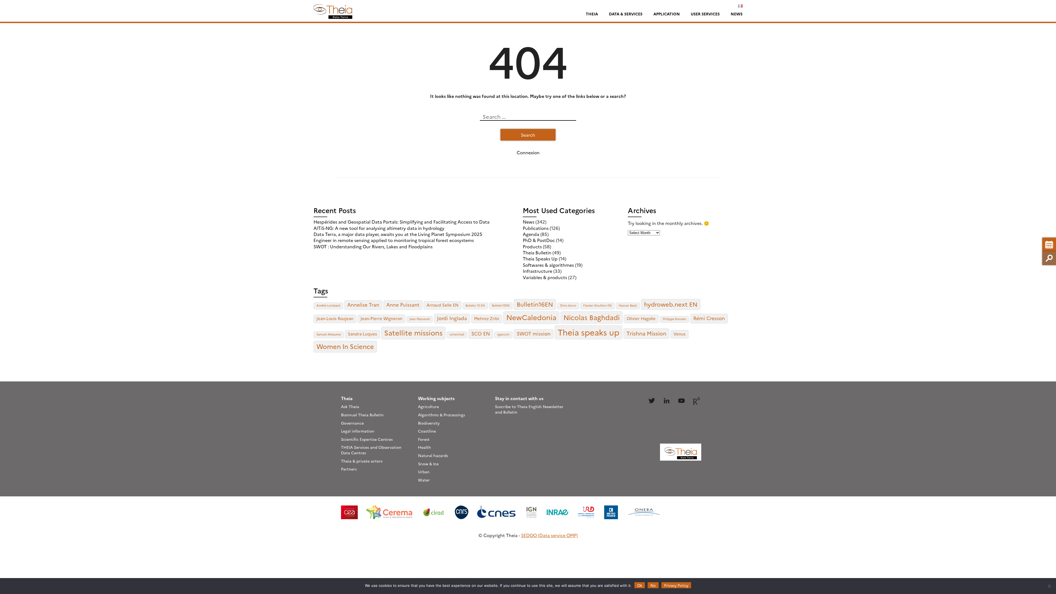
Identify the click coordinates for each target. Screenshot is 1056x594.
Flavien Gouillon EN (597, 305)
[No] (1049, 586)
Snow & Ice (428, 463)
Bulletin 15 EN (475, 305)
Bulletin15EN (501, 305)
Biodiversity (429, 423)
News (737, 13)
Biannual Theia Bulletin (362, 414)
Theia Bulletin (537, 252)
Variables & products (545, 277)
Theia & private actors (362, 461)
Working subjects (436, 398)
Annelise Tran (363, 304)
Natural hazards (433, 455)
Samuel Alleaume (329, 334)
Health (424, 447)
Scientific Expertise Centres (367, 439)
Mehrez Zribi (486, 318)
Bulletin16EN (535, 304)
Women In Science (345, 346)
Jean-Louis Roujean (335, 318)
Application (666, 13)
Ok (639, 585)
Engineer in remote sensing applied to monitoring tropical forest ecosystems (394, 240)
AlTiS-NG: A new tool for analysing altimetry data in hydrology (379, 228)
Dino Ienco (568, 305)
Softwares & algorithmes (548, 265)
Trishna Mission (646, 333)
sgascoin (503, 334)
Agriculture (428, 406)
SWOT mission (534, 333)
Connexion (528, 152)
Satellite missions (413, 332)
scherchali (457, 334)
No (653, 585)
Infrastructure (537, 271)
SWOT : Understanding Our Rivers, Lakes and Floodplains (373, 246)
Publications (536, 228)
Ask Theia (350, 406)
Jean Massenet (419, 319)
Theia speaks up (588, 332)
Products (532, 246)
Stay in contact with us (519, 398)
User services (705, 13)
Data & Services (625, 13)
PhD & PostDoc (539, 240)
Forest (424, 439)
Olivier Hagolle (641, 318)
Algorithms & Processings (441, 414)
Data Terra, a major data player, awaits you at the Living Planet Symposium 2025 (398, 234)
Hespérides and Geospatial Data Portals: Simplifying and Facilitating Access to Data (402, 222)
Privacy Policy (676, 585)
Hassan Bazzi (628, 305)
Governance (352, 423)
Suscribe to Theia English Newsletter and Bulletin (529, 409)
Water (424, 480)
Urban (424, 471)
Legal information (357, 431)
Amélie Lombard (328, 305)
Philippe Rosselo (674, 319)
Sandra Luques (362, 334)
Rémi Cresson (709, 318)
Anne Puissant (402, 304)
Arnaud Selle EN (442, 305)
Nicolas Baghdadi (591, 317)
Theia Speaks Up (540, 258)
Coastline (427, 431)
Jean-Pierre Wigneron (381, 318)
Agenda (531, 234)
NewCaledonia (531, 317)
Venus (679, 334)
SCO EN (480, 333)
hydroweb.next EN (670, 304)
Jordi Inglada (452, 318)
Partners (349, 469)
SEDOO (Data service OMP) (549, 535)
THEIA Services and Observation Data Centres (371, 449)
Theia (592, 13)
